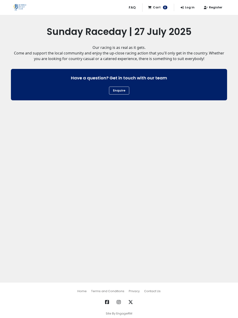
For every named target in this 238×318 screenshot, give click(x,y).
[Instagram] (119, 302)
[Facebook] (107, 302)
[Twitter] (131, 302)
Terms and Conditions (107, 291)
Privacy (134, 291)
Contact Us (152, 291)
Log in (190, 7)
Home (82, 291)
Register (215, 7)
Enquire (119, 90)
